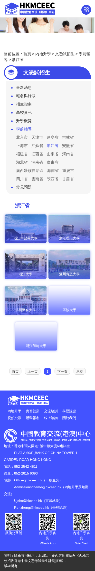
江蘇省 (37, 146)
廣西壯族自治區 (29, 171)
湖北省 (22, 162)
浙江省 (18, 60)
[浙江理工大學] (69, 242)
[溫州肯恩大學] (69, 278)
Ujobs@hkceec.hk (28, 501)
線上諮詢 (51, 418)
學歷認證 (69, 411)
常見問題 (24, 187)
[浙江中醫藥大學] (26, 242)
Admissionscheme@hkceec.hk (37, 487)
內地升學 (43, 54)
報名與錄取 (26, 96)
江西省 (37, 154)
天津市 (37, 137)
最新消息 (24, 87)
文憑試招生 (65, 54)
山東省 (52, 154)
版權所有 (11, 566)
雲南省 (37, 179)
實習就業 (32, 411)
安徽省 (68, 146)
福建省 (22, 154)
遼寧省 (52, 137)
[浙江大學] (26, 278)
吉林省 (68, 137)
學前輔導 (24, 129)
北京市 (22, 137)
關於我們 (69, 418)
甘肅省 (68, 179)
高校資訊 (24, 112)
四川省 (22, 179)
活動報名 (32, 418)
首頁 (27, 54)
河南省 (68, 154)
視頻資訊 (14, 418)
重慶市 (68, 171)
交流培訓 (51, 411)
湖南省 (37, 162)
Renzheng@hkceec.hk (31, 507)
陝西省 (52, 179)
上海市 (22, 146)
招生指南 (24, 104)
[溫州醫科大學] (26, 314)
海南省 (53, 171)
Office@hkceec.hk (28, 480)
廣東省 (52, 162)
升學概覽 (24, 121)
